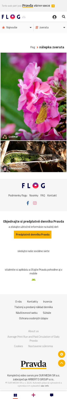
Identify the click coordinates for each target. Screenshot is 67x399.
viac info (45, 385)
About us (33, 331)
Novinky (33, 195)
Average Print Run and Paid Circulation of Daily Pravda (33, 338)
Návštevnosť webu (27, 313)
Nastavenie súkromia (40, 346)
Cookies (18, 346)
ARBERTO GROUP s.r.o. (41, 379)
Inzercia (47, 301)
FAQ (43, 195)
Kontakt (52, 195)
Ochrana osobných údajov (33, 318)
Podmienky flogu (17, 195)
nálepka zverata (51, 47)
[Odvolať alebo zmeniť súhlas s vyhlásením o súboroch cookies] (61, 354)
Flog (32, 47)
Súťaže (47, 313)
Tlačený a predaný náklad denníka (33, 307)
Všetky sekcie (42, 5)
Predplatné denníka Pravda (32, 234)
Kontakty (32, 301)
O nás (18, 301)
